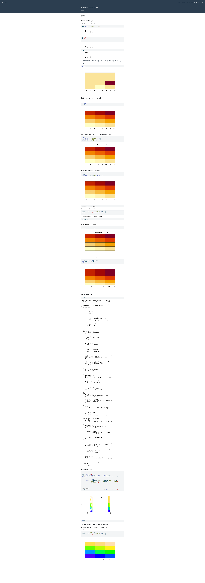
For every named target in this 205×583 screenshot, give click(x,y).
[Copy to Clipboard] (123, 205)
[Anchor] (94, 20)
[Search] (202, 2)
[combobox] (202, 2)
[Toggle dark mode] (200, 2)
